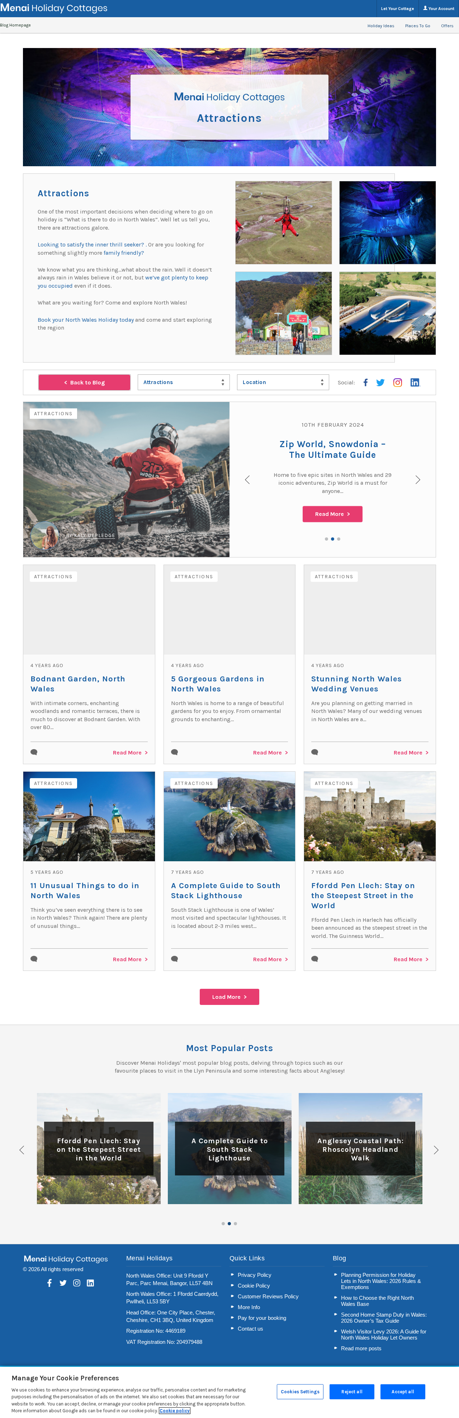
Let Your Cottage (397, 8)
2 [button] (332, 539)
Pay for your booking (262, 1318)
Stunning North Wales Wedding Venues (356, 684)
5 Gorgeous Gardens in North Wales (218, 684)
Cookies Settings (300, 1391)
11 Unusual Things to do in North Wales (84, 890)
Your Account (440, 8)
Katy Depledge (94, 535)
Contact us (250, 1329)
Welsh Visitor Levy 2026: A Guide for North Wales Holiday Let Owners (383, 1334)
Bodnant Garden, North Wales (78, 684)
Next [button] (437, 1150)
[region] (229, 1392)
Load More (226, 996)
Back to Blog (87, 382)
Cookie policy (175, 1410)
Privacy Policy (254, 1275)
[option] (229, 479)
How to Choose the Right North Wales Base (377, 1301)
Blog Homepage (15, 25)
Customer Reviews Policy (268, 1296)
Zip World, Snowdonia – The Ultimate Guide (332, 449)
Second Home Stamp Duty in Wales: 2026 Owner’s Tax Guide (384, 1318)
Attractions (53, 414)
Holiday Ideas (381, 25)
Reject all (351, 1391)
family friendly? (124, 252)
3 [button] (338, 539)
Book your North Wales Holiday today (86, 319)
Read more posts (361, 1348)
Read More (329, 514)
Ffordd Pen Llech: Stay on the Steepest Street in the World (363, 895)
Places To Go (417, 25)
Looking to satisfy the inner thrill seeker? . (93, 244)
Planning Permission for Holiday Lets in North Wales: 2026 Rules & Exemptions (381, 1281)
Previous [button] (22, 1150)
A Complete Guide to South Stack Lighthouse (226, 890)
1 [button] (326, 539)
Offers (447, 25)
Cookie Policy (254, 1286)
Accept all (403, 1391)
